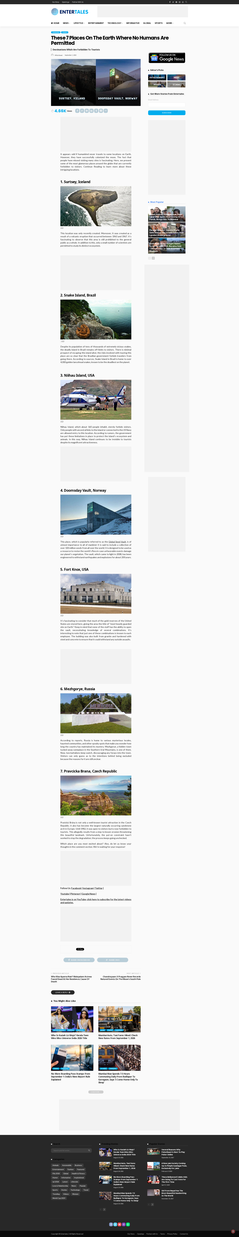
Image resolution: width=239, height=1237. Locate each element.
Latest (65, 1182)
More (169, 23)
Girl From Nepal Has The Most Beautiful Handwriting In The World (174, 1193)
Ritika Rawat (58, 55)
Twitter (99, 888)
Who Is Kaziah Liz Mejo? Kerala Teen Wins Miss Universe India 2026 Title (70, 1037)
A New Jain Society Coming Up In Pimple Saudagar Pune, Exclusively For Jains (174, 1165)
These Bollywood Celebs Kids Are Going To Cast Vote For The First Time (174, 1179)
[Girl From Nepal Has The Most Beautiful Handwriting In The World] (153, 1192)
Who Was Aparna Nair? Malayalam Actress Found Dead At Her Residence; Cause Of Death (71, 979)
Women (75, 1194)
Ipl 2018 (56, 1182)
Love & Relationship (60, 1186)
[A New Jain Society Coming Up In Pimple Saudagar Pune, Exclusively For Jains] (153, 1166)
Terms (162, 1234)
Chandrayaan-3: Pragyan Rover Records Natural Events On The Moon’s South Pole (120, 977)
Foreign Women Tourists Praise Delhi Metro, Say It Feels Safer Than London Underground (166, 232)
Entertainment (96, 23)
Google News (88, 893)
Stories (103, 1068)
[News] (176, 77)
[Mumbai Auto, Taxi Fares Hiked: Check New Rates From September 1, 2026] (119, 1019)
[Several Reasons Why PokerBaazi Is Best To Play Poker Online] (153, 1151)
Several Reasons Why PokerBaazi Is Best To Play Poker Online (173, 1152)
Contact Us (184, 1234)
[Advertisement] (142, 11)
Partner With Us (77, 2)
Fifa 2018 (56, 1173)
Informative (132, 23)
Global (147, 23)
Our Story (55, 2)
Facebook (76, 888)
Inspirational (79, 1178)
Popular (83, 1186)
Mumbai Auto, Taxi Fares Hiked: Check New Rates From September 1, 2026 (118, 1037)
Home (56, 23)
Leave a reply (61, 992)
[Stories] (176, 84)
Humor (55, 1178)
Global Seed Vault (117, 541)
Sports (159, 23)
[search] (186, 2)
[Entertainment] (157, 77)
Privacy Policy (172, 1234)
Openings (65, 2)
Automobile (66, 1165)
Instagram (88, 888)
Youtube (64, 893)
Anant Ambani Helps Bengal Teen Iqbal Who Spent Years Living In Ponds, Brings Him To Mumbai (165, 217)
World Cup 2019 (59, 1198)
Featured (80, 1169)
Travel (64, 32)
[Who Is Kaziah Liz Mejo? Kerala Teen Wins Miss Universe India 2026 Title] (72, 1019)
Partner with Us (152, 1234)
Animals (56, 1165)
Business (78, 1165)
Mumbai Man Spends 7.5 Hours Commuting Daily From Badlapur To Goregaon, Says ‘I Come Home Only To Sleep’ (118, 1078)
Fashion (71, 1030)
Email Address (153, 100)
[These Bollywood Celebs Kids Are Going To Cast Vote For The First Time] (153, 1180)
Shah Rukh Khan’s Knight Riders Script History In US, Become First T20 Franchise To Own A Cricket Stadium (165, 247)
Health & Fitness (78, 1173)
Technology (114, 23)
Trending (55, 32)
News (66, 23)
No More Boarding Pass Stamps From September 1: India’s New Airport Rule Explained (70, 1076)
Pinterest (75, 893)
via (61, 227)
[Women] (157, 84)
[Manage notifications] (233, 1232)
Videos (66, 1194)
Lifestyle (78, 23)
